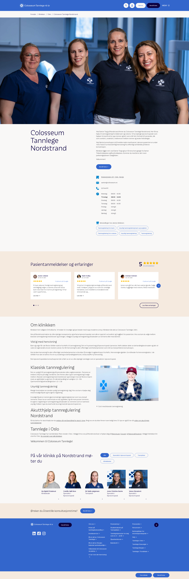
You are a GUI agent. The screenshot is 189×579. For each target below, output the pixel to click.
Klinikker (42, 14)
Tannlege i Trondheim (139, 551)
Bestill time (103, 167)
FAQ (133, 537)
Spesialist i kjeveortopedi (122, 455)
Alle (104, 455)
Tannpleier (141, 455)
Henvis (140, 5)
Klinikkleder (107, 461)
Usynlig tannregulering (129, 233)
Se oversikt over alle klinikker (51, 436)
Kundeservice (93, 533)
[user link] (132, 5)
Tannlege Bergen (138, 548)
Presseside (136, 524)
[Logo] (35, 5)
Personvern (136, 527)
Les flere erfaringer (149, 305)
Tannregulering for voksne (107, 233)
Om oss (91, 524)
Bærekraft (114, 543)
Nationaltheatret (135, 434)
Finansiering (114, 524)
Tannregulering (146, 233)
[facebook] (39, 533)
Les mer (36, 296)
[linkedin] (34, 533)
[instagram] (44, 533)
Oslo (49, 14)
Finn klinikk (143, 575)
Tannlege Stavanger (139, 544)
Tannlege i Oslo (137, 540)
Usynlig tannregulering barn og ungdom (133, 228)
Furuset (123, 434)
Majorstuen (116, 434)
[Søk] (126, 5)
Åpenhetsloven (116, 539)
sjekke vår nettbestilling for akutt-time (70, 420)
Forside (33, 14)
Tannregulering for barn (106, 228)
